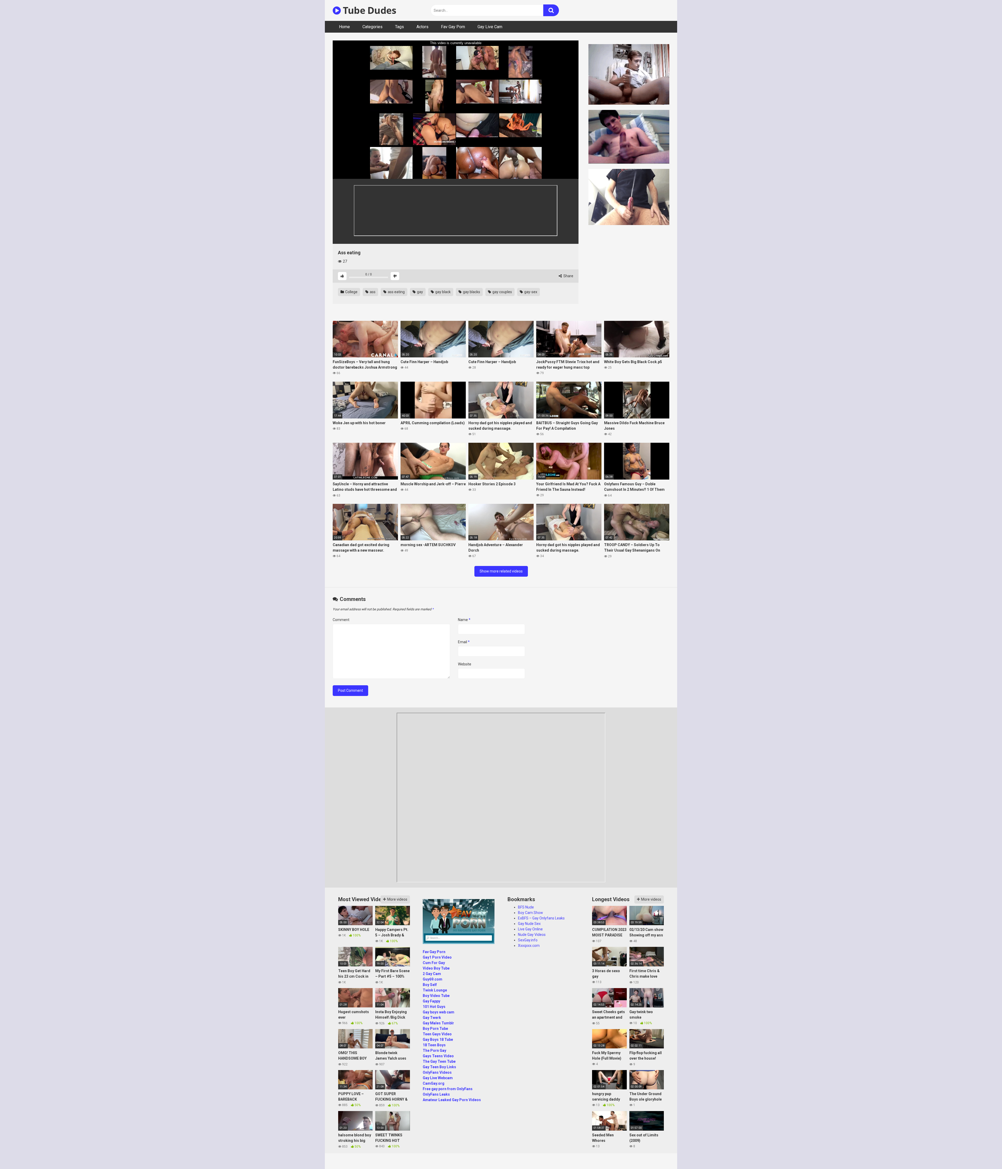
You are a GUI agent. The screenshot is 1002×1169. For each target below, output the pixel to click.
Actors (422, 26)
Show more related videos (501, 571)
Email (464, 642)
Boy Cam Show (530, 913)
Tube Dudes (368, 10)
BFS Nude (526, 907)
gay (419, 292)
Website (464, 664)
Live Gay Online (530, 929)
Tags (399, 26)
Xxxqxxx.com (529, 945)
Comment (341, 620)
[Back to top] (984, 1153)
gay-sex (530, 292)
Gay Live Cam (490, 26)
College (350, 292)
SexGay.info (528, 940)
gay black (442, 292)
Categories (372, 26)
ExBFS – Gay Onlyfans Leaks (541, 918)
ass (372, 292)
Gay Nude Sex (529, 924)
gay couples (502, 292)
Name (464, 620)
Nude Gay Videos (532, 934)
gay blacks (471, 292)
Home (344, 26)
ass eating (396, 292)
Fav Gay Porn (453, 26)
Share (568, 276)
